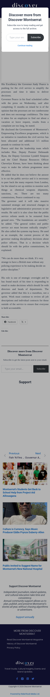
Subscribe (36, 37)
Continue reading (25, 45)
